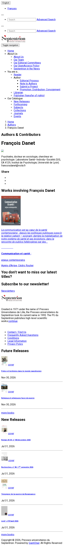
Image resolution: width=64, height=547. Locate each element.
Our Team (19, 59)
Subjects (18, 107)
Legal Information (17, 341)
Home (10, 50)
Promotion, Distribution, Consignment (40, 89)
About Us (19, 56)
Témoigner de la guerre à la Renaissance (18, 494)
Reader (17, 74)
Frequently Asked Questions (22, 335)
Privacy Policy (15, 344)
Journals (18, 113)
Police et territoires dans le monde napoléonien (21, 371)
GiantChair (34, 543)
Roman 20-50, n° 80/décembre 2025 (16, 440)
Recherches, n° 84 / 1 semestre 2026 (17, 467)
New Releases (22, 101)
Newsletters (8, 290)
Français (12, 8)
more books (7, 412)
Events (17, 116)
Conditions (13, 338)
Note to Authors (28, 83)
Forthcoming (20, 104)
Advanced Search (46, 19)
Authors (11, 124)
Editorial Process (29, 80)
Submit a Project (29, 86)
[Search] (2, 14)
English (5, 3)
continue (13, 321)
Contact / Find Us (16, 332)
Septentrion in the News (27, 68)
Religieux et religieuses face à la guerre (17, 398)
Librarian (18, 92)
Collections (20, 110)
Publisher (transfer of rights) (29, 95)
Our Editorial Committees (27, 62)
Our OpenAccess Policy (26, 65)
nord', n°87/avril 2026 (9, 521)
